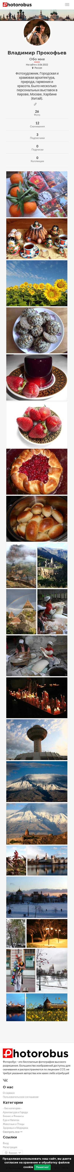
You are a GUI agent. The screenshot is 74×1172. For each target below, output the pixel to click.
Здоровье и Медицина (15, 1127)
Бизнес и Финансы (13, 1116)
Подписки (37, 149)
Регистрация (10, 1147)
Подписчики (37, 137)
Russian (13, 1153)
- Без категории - (12, 1108)
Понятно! (42, 1167)
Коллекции (37, 161)
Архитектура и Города (15, 1112)
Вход (6, 1143)
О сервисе (9, 1093)
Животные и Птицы (13, 1124)
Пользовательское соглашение (21, 1097)
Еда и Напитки (11, 1120)
